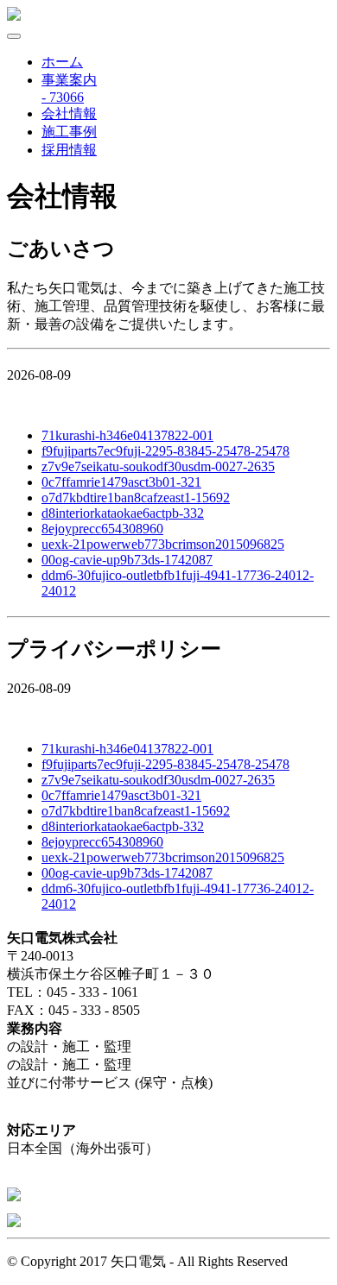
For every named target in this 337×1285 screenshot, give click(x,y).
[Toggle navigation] (14, 36)
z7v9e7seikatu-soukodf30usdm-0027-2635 (158, 466)
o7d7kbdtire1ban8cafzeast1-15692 (135, 497)
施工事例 (69, 131)
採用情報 (69, 149)
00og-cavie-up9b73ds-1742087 (127, 559)
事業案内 (69, 79)
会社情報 (69, 113)
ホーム (62, 61)
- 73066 (62, 97)
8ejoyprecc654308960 (102, 528)
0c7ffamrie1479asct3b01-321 (121, 482)
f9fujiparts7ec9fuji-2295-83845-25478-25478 (165, 451)
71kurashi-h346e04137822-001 (127, 435)
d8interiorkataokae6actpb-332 (122, 513)
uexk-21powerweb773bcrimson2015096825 (162, 544)
